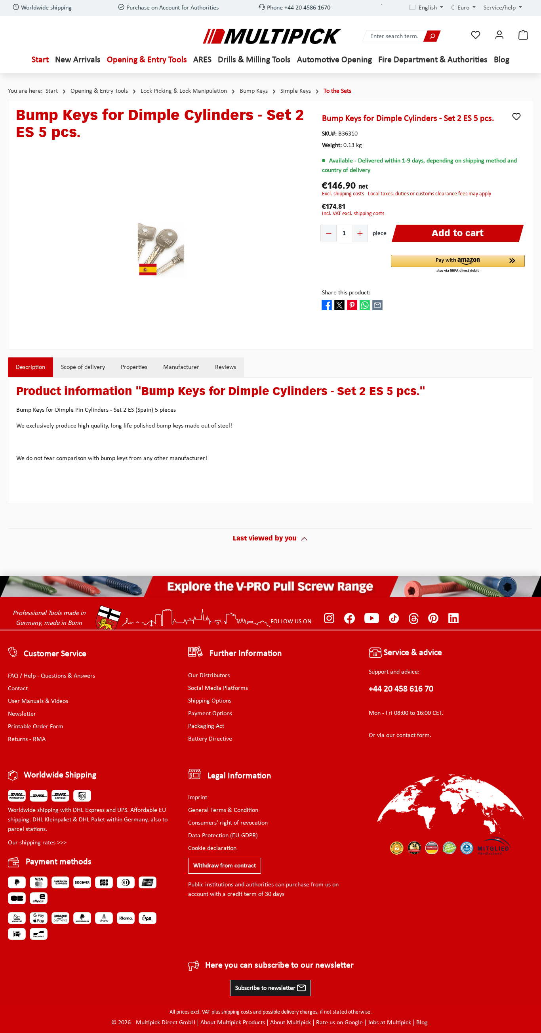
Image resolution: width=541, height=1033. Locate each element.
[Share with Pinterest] (352, 309)
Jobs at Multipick (389, 1023)
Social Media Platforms (218, 688)
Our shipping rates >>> (37, 843)
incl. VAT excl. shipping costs (353, 218)
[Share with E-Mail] (377, 309)
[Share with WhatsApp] (364, 309)
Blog (422, 1023)
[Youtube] (371, 618)
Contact (18, 688)
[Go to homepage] (272, 36)
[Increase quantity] (360, 237)
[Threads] (414, 618)
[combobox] (393, 36)
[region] (161, 254)
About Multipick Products (232, 1023)
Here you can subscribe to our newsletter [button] (279, 965)
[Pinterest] (433, 618)
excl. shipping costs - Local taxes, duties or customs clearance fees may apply (406, 198)
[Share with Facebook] (326, 309)
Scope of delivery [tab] (83, 372)
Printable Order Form (35, 727)
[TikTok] (394, 618)
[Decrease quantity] (329, 237)
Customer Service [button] (55, 654)
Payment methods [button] (58, 862)
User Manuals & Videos (38, 701)
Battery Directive (210, 739)
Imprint (197, 797)
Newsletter (22, 714)
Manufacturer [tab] (181, 372)
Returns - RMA (27, 739)
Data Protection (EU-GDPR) (223, 836)
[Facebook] (349, 618)
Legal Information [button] (239, 776)
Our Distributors (209, 675)
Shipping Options (209, 701)
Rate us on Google (339, 1023)
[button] (458, 268)
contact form (413, 735)
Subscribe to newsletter (266, 988)
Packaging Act (206, 726)
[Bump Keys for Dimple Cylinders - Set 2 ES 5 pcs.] (161, 254)
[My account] (499, 35)
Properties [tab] (134, 372)
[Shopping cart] (523, 35)
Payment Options (210, 713)
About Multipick (290, 1023)
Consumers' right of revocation (228, 823)
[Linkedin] (453, 618)
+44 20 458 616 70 (401, 689)
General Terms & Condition (223, 810)
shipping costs (236, 1012)
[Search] (431, 36)
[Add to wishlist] (516, 121)
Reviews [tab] (225, 372)
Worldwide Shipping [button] (60, 775)
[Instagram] (329, 618)
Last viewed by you (264, 543)
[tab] (30, 372)
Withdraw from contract (224, 866)
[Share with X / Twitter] (339, 309)
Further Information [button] (246, 654)
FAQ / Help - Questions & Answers (51, 676)
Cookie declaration (212, 848)
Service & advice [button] (412, 652)
